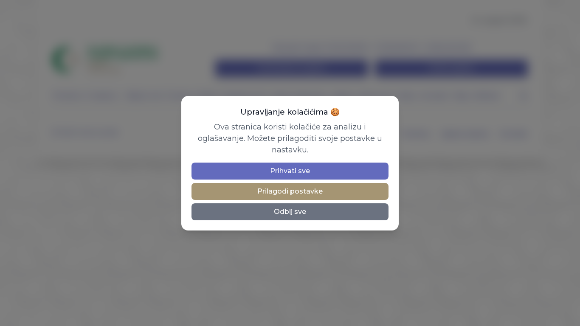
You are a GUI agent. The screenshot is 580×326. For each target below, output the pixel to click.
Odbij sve (290, 212)
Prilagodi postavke (290, 191)
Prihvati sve (290, 171)
